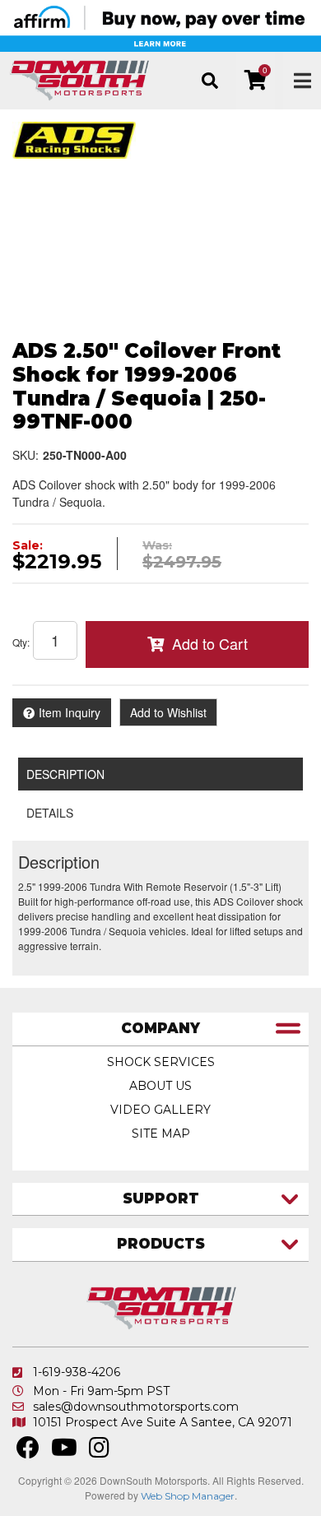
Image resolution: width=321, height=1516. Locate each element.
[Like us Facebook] (28, 1451)
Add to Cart (210, 643)
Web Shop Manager (188, 1496)
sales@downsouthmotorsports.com (136, 1406)
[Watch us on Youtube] (64, 1451)
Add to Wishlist (168, 712)
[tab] (160, 1029)
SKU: (25, 455)
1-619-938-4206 (76, 1372)
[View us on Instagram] (99, 1451)
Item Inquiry (69, 712)
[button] (209, 80)
